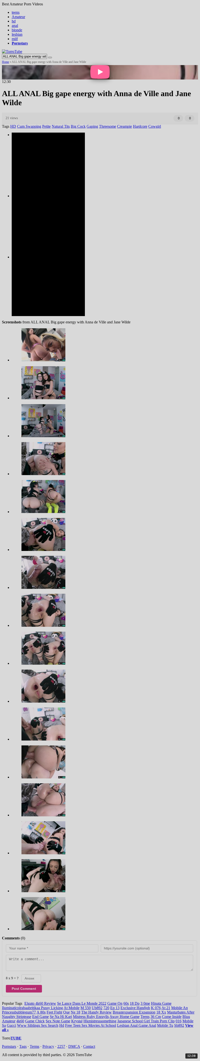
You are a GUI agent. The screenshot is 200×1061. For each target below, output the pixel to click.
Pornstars (9, 1046)
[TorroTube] (12, 51)
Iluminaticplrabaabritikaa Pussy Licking (32, 1008)
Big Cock (78, 126)
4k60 (20, 1021)
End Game (40, 1017)
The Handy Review (96, 1012)
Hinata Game (161, 1003)
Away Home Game (125, 1017)
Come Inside (171, 1017)
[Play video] (100, 72)
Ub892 (97, 1008)
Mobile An (179, 1008)
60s (126, 1003)
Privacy (48, 1046)
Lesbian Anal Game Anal (136, 1025)
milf (15, 39)
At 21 (165, 1008)
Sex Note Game (58, 1021)
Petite (46, 126)
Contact (89, 1046)
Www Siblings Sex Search (37, 1025)
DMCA (74, 1046)
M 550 (85, 1008)
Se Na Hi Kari (61, 1017)
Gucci (11, 1025)
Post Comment (24, 989)
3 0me (145, 1003)
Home (5, 62)
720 (106, 1008)
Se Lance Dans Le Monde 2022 (81, 1003)
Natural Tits (61, 126)
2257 (61, 1046)
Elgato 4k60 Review (40, 1003)
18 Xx (161, 1012)
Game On (114, 1003)
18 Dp (135, 1003)
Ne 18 (75, 1012)
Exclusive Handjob (135, 1008)
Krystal (76, 1021)
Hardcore (140, 126)
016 (178, 1021)
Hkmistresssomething (99, 1021)
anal (15, 25)
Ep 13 (115, 1008)
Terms (34, 1046)
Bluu (186, 1017)
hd (14, 21)
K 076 (156, 1008)
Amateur (18, 17)
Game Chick (35, 1021)
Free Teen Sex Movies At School (90, 1025)
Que (66, 1012)
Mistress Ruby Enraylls (91, 1017)
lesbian (17, 34)
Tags (23, 1046)
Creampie (124, 126)
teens (16, 12)
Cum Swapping (29, 126)
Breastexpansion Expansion (134, 1012)
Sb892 (179, 1025)
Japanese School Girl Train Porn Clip (146, 1021)
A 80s (41, 1012)
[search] (50, 57)
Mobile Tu (165, 1025)
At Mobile (72, 1008)
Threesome (107, 126)
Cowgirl (154, 126)
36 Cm (155, 1017)
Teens (145, 1017)
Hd (61, 1025)
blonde (17, 30)
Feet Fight (54, 1012)
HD (13, 126)
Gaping (92, 126)
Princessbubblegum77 (19, 1012)
